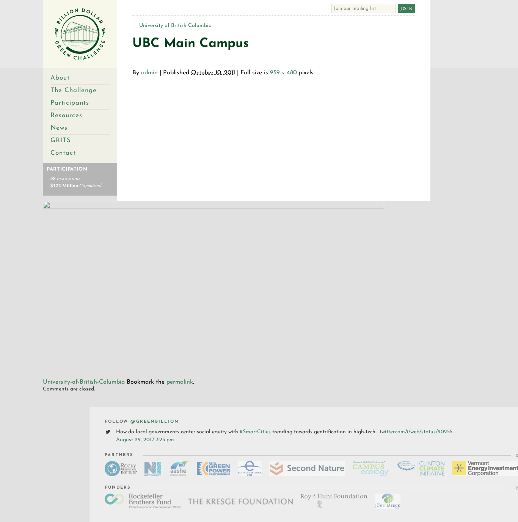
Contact (63, 153)
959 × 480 (283, 73)
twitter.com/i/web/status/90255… (417, 432)
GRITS (60, 140)
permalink (179, 382)
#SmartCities (255, 432)
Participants (69, 103)
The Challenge (73, 90)
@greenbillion (154, 422)
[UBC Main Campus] (213, 207)
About (60, 78)
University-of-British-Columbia (84, 382)
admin (149, 73)
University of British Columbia (172, 25)
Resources (66, 115)
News (58, 128)
